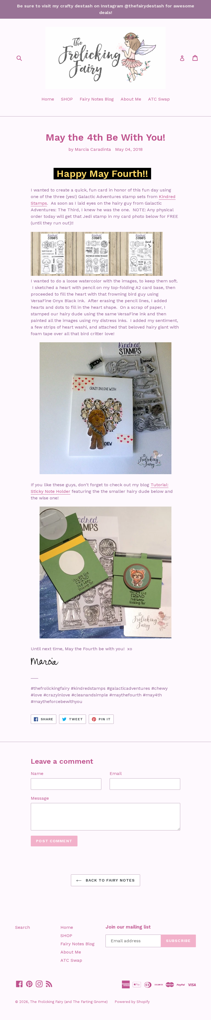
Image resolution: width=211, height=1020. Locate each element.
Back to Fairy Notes (109, 880)
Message (40, 798)
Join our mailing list (128, 927)
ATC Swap (159, 99)
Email (116, 773)
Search (22, 927)
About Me (131, 99)
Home (47, 99)
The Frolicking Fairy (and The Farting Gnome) (69, 1002)
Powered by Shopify (132, 1002)
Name (37, 773)
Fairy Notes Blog (97, 99)
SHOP (67, 99)
